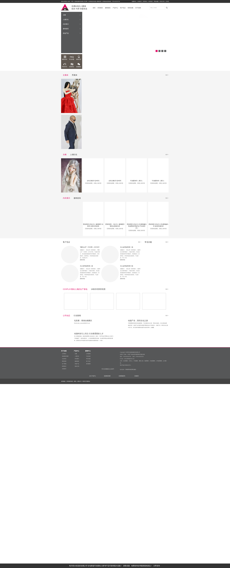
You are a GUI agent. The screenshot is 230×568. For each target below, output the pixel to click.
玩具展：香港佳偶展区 (83, 321)
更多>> (167, 75)
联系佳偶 (130, 8)
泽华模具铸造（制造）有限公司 (74, 381)
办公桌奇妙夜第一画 (126, 247)
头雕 (64, 15)
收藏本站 (134, 1)
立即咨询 (156, 566)
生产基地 (64, 363)
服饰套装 (108, 8)
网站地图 (156, 1)
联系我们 (145, 1)
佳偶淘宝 (71, 66)
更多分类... (77, 366)
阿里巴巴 (64, 66)
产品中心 (115, 8)
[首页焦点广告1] (125, 32)
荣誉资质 (64, 361)
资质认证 (78, 59)
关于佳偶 (138, 8)
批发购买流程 (65, 356)
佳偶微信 (78, 66)
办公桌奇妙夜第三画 (126, 266)
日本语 (167, 1)
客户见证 (123, 8)
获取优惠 (126, 566)
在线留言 (139, 1)
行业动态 (88, 356)
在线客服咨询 (122, 376)
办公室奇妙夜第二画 (86, 266)
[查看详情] (82, 259)
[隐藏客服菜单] (223, 25)
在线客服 (221, 30)
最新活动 (64, 59)
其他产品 (66, 33)
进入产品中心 (92, 376)
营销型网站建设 (132, 369)
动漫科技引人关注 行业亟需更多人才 (88, 334)
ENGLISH (162, 1)
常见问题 (71, 59)
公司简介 (64, 353)
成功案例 (88, 363)
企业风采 (64, 358)
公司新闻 (88, 353)
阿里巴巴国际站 (86, 381)
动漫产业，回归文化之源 (138, 321)
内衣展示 (100, 8)
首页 (94, 8)
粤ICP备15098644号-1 (125, 365)
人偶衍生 (66, 19)
